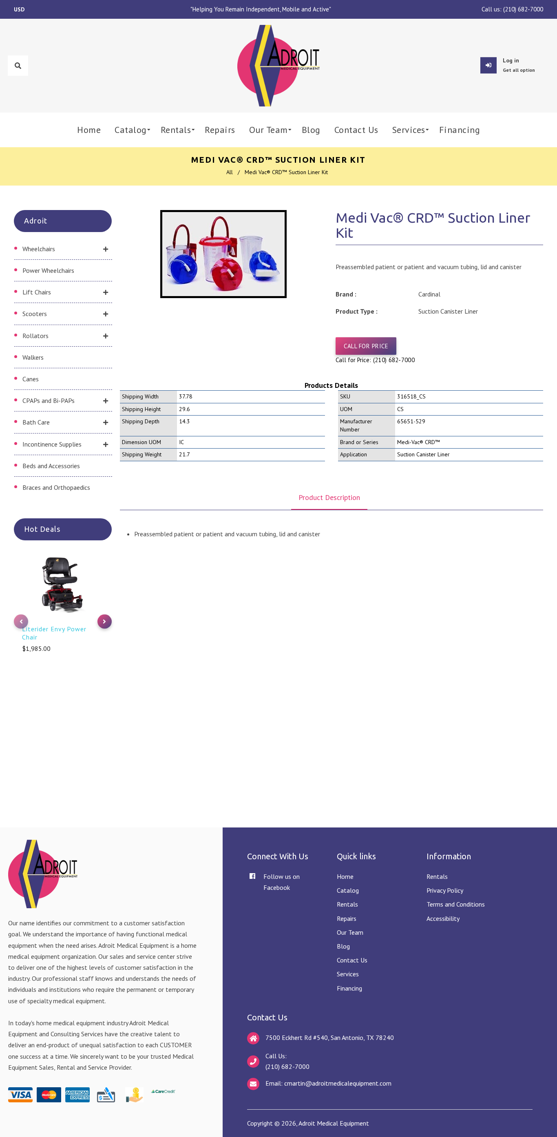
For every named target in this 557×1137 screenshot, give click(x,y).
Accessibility (443, 918)
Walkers (33, 357)
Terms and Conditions (456, 904)
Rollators (35, 336)
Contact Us (352, 960)
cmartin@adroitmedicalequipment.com (337, 1083)
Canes (30, 379)
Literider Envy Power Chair (54, 633)
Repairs (346, 918)
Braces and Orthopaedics (56, 487)
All (229, 172)
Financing (349, 988)
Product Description (329, 497)
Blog (343, 946)
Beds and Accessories (51, 466)
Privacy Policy (445, 890)
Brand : (346, 294)
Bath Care (36, 422)
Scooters (34, 314)
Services (348, 974)
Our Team (350, 932)
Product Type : (357, 311)
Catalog (348, 890)
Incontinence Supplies (52, 444)
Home (345, 876)
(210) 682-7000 (523, 9)
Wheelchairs (38, 249)
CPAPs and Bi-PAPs (48, 400)
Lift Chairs (36, 292)
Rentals (347, 904)
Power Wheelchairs (48, 270)
